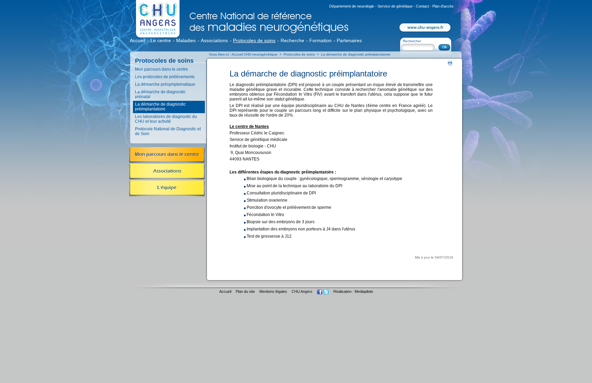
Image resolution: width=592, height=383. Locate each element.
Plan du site (245, 291)
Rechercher (412, 41)
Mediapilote (364, 291)
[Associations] (167, 176)
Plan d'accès (443, 6)
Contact (423, 6)
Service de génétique (395, 6)
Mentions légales (273, 291)
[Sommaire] (154, 31)
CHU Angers (302, 291)
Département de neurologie (351, 6)
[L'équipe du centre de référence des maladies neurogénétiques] (167, 194)
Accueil (225, 291)
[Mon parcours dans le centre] (167, 159)
